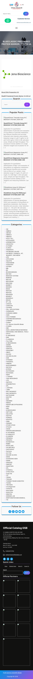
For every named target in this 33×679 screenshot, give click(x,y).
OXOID (8, 429)
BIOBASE (9, 277)
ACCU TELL (9, 238)
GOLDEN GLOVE (11, 356)
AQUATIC (9, 261)
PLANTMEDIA (10, 432)
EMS (7, 337)
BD (7, 270)
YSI (7, 500)
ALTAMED (9, 246)
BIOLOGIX (9, 283)
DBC (7, 328)
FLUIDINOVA (10, 339)
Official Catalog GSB (15, 527)
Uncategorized (10, 486)
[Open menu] (16, 28)
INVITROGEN (10, 371)
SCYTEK (8, 453)
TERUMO (9, 479)
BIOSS (8, 289)
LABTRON (9, 388)
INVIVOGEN (9, 373)
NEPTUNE (9, 412)
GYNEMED (9, 360)
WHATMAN (9, 490)
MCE (7, 399)
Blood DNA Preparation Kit (10, 92)
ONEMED (9, 423)
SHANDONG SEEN (12, 458)
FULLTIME (9, 341)
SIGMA (8, 460)
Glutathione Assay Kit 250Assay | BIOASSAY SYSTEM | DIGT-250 (15, 194)
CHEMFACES (10, 311)
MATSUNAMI (10, 395)
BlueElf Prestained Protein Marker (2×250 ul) (16, 96)
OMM (7, 421)
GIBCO (8, 352)
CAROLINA (9, 305)
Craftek (8, 322)
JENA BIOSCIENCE (12, 378)
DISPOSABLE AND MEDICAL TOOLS (17, 332)
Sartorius (9, 451)
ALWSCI (8, 248)
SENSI (8, 457)
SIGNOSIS (9, 462)
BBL (7, 268)
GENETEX (9, 348)
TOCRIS (8, 483)
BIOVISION (9, 294)
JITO (7, 380)
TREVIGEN (9, 485)
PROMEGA (9, 438)
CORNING (9, 320)
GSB (7, 358)
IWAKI (8, 375)
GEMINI (8, 345)
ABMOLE (9, 235)
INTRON (8, 369)
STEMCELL (9, 470)
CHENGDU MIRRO (11, 313)
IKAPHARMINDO (11, 365)
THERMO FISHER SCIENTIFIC (15, 481)
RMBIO (8, 444)
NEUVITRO (9, 414)
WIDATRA (9, 494)
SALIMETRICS (10, 447)
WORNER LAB (10, 496)
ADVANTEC (9, 244)
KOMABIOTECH (11, 384)
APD (7, 257)
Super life (9, 473)
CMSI (7, 315)
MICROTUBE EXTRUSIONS (14, 404)
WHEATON (9, 492)
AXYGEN (8, 266)
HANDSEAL (9, 361)
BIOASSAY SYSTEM (12, 276)
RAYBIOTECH (10, 442)
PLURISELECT (10, 434)
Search (5, 570)
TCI (7, 475)
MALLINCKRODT (11, 391)
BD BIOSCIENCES (11, 272)
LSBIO (8, 389)
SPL (7, 468)
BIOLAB (8, 279)
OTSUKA (9, 427)
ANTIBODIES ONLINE (12, 251)
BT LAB (8, 302)
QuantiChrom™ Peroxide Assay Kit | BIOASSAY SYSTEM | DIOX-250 (15, 124)
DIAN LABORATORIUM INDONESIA (16, 330)
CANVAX (9, 304)
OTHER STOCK (10, 425)
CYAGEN (8, 326)
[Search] (26, 14)
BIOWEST (9, 296)
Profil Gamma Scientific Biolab (12, 673)
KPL (7, 386)
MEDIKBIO (9, 401)
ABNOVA (9, 236)
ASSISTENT (9, 264)
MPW (7, 406)
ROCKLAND (9, 445)
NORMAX (9, 417)
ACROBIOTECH (10, 242)
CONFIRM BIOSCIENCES (13, 319)
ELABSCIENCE (10, 335)
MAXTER (9, 397)
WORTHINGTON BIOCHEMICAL (15, 498)
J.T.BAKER (9, 376)
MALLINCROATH (11, 393)
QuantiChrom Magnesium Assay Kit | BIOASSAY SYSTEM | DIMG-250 (16, 159)
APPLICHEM (10, 259)
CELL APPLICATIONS (12, 309)
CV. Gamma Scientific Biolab (15, 324)
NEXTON (9, 416)
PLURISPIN (9, 436)
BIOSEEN (9, 287)
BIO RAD (8, 274)
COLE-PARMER (11, 317)
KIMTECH (9, 382)
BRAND (8, 300)
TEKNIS (8, 477)
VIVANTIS (9, 488)
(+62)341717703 (10, 551)
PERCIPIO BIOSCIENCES (13, 430)
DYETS (8, 333)
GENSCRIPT (10, 350)
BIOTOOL (9, 292)
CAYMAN (9, 307)
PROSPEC (9, 440)
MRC (7, 408)
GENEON (9, 347)
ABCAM (8, 233)
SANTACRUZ (10, 449)
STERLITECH (10, 472)
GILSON (8, 354)
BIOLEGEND (10, 281)
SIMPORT (9, 464)
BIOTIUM (9, 291)
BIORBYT (9, 285)
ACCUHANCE (10, 240)
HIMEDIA (9, 363)
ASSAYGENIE (10, 263)
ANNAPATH (9, 249)
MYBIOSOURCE (11, 410)
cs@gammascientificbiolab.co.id (24, 22)
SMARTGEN (9, 466)
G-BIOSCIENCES (11, 343)
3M (7, 229)
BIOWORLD (9, 298)
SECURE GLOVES (11, 455)
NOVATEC (9, 419)
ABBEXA (8, 231)
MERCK (8, 402)
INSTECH (9, 367)
